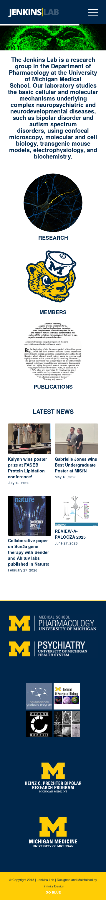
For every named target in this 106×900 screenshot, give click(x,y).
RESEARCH (53, 237)
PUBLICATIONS (53, 386)
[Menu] (90, 12)
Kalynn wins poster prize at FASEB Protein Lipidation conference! (27, 467)
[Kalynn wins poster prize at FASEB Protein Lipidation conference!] (29, 438)
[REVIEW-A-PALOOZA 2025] (76, 511)
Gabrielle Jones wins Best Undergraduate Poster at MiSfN (76, 465)
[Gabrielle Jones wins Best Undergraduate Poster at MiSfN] (76, 438)
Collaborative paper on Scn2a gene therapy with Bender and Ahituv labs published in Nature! (28, 552)
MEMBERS (53, 312)
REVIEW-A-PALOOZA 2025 (70, 534)
